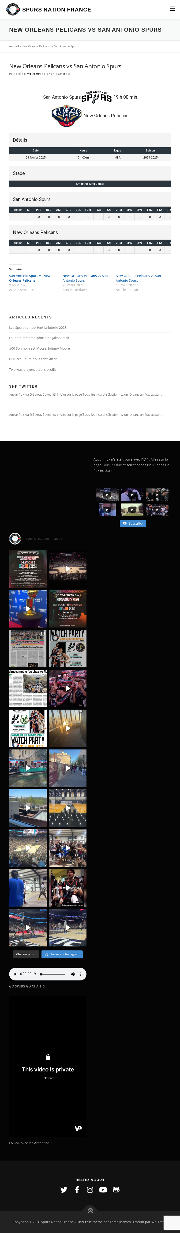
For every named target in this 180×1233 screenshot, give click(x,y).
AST (59, 210)
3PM (119, 210)
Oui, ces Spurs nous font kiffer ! (34, 359)
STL (68, 210)
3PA (129, 210)
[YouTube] (103, 1189)
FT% (169, 210)
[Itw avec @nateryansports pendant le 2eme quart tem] (67, 688)
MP (29, 210)
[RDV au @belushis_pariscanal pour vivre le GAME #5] (28, 569)
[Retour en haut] (90, 1211)
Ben (66, 74)
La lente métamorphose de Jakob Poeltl (39, 338)
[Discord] (116, 1189)
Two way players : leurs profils (32, 369)
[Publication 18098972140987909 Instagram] (28, 888)
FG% (108, 210)
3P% (139, 210)
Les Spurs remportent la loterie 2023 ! (38, 327)
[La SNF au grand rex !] (28, 609)
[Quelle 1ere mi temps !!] (67, 569)
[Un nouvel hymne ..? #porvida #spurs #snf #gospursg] (67, 848)
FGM (88, 210)
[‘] (67, 808)
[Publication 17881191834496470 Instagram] (67, 728)
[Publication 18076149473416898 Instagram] (67, 768)
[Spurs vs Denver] (28, 848)
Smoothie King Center (90, 183)
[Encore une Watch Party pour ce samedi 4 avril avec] (67, 648)
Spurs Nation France (56, 10)
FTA (159, 210)
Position (17, 210)
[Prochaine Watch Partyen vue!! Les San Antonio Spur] (28, 728)
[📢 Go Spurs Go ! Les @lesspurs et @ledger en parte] (67, 609)
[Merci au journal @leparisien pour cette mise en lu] (28, 648)
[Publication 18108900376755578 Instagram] (28, 768)
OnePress (84, 1222)
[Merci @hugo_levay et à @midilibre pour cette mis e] (28, 688)
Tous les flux (92, 394)
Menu (172, 9)
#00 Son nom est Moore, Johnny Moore (39, 348)
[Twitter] (63, 1189)
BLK (78, 210)
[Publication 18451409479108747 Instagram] (28, 808)
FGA (98, 210)
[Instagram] (90, 1189)
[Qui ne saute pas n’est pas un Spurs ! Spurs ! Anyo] (67, 888)
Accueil (14, 46)
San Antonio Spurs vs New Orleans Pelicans (29, 278)
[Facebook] (76, 1189)
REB (48, 210)
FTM (150, 210)
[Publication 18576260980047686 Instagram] (28, 927)
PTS (38, 210)
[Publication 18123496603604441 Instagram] (67, 927)
